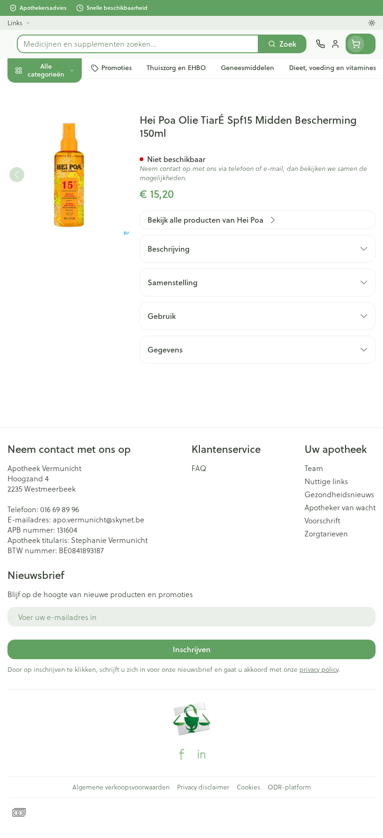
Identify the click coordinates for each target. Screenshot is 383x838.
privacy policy (318, 669)
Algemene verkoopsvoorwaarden (121, 787)
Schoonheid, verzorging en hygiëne (59, 115)
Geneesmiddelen (59, 288)
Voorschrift (322, 520)
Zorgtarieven (326, 533)
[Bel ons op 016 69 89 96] (320, 44)
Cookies (248, 787)
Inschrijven (192, 649)
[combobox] (138, 44)
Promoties (25, 90)
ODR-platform (289, 787)
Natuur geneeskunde (59, 222)
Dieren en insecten (59, 266)
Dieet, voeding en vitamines (59, 145)
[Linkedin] (201, 754)
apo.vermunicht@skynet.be (98, 519)
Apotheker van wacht (340, 507)
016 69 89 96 (59, 509)
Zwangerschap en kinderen (59, 175)
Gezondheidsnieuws (339, 494)
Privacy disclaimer (203, 787)
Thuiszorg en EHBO (59, 244)
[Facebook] (182, 754)
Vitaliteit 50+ (59, 200)
